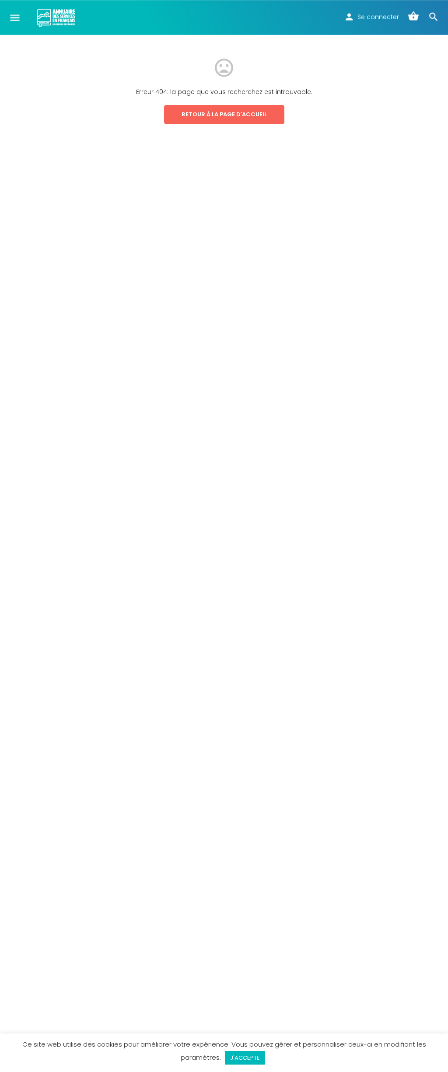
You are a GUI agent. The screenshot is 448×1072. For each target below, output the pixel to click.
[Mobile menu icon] (15, 17)
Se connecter (378, 17)
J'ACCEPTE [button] (245, 1058)
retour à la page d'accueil (224, 114)
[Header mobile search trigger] (433, 17)
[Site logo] (57, 17)
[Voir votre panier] (413, 17)
